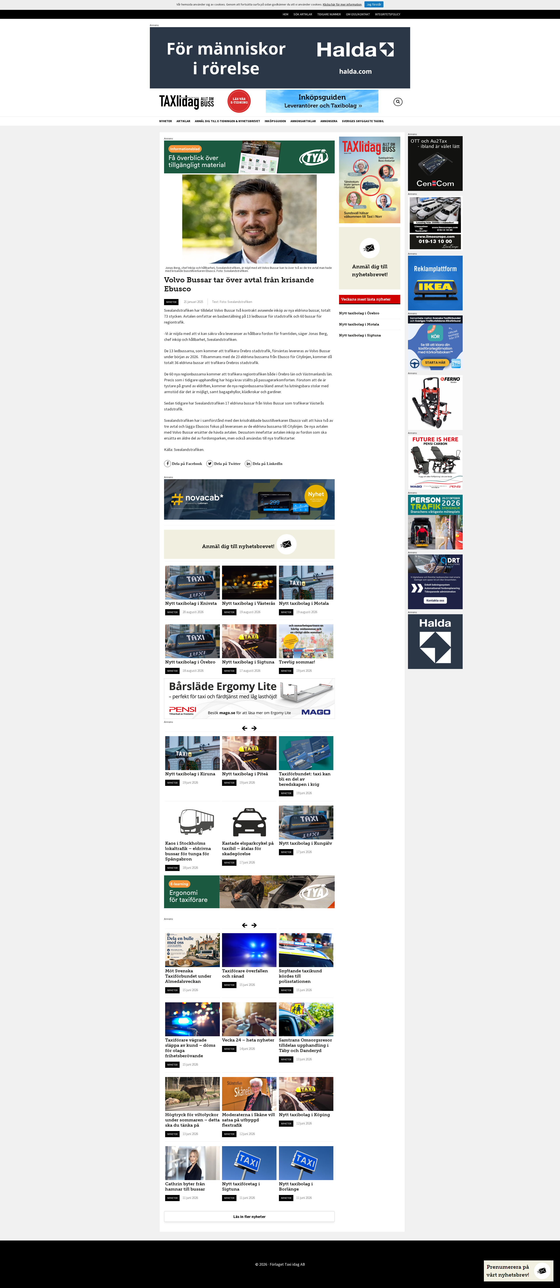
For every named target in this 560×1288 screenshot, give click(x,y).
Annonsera (328, 121)
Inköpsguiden (275, 121)
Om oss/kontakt (358, 14)
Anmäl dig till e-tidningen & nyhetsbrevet (227, 121)
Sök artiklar (303, 14)
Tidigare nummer (329, 14)
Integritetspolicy (387, 14)
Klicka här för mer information (342, 4)
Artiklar (183, 121)
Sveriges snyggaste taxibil (363, 121)
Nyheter (165, 121)
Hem (285, 14)
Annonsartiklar (303, 121)
